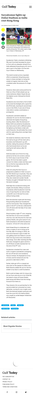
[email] (3, 47)
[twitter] (3, 39)
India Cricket (5, 308)
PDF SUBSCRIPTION (8, 376)
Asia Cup (20, 305)
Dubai (13, 305)
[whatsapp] (3, 43)
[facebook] (3, 35)
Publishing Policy (8, 384)
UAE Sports (5, 305)
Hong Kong (14, 308)
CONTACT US (6, 379)
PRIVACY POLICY (7, 381)
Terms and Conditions (10, 387)
